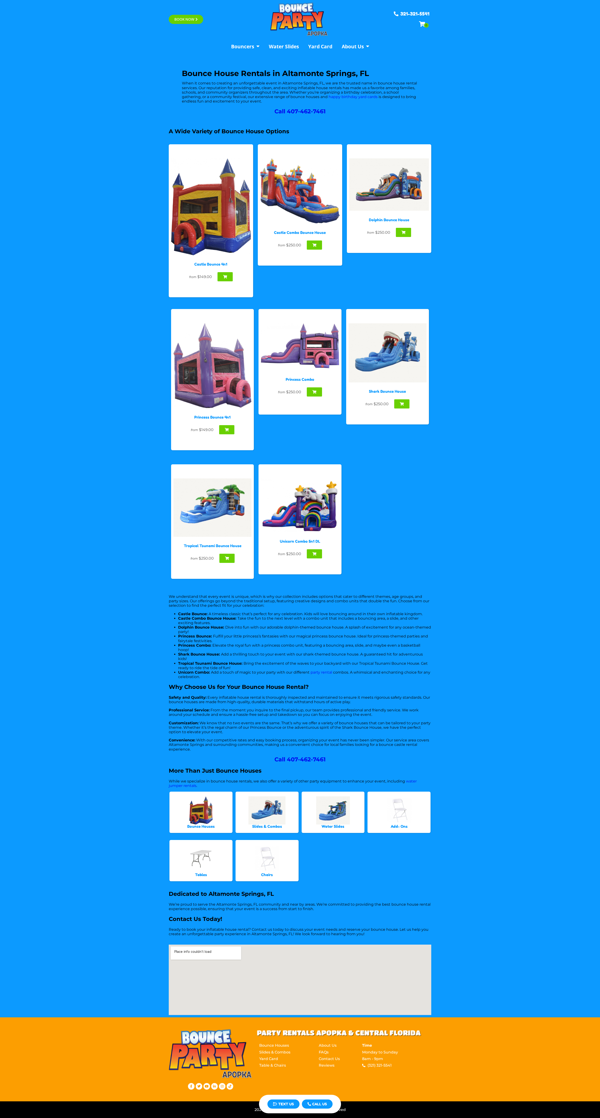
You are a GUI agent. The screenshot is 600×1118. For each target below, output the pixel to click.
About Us (353, 46)
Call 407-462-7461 (300, 111)
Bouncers (242, 46)
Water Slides (284, 46)
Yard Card (320, 46)
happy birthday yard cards (353, 97)
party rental (321, 672)
